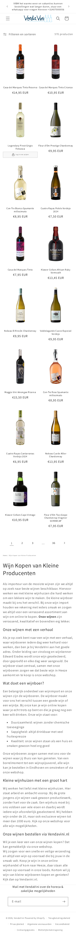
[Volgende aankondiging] (69, 6)
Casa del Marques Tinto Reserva (20, 87)
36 (53, 543)
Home (5, 555)
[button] (8, 18)
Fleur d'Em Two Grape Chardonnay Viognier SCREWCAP (55, 517)
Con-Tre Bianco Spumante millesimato (20, 210)
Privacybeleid (17, 924)
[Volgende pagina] (64, 543)
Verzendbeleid (62, 924)
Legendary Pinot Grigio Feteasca (20, 147)
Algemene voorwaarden (39, 924)
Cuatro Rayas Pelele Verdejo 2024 (56, 210)
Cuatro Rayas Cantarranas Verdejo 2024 (20, 455)
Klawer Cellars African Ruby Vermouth (55, 271)
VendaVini (19, 918)
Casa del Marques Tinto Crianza (56, 87)
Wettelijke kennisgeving (50, 930)
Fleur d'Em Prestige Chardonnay (55, 145)
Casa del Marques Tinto (20, 269)
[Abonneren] (63, 901)
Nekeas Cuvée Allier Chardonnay (55, 455)
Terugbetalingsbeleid (59, 918)
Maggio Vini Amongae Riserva (20, 392)
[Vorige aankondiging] (7, 6)
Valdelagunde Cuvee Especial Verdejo (55, 332)
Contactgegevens (26, 930)
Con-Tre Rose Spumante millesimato (56, 394)
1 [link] (11, 543)
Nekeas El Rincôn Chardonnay (20, 330)
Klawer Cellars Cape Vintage (20, 514)
